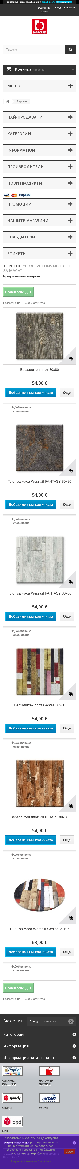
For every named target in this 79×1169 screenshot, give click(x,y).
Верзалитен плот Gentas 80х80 (39, 705)
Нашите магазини (27, 220)
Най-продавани (25, 117)
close (69, 1151)
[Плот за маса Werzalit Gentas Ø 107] (39, 895)
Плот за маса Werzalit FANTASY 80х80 (39, 482)
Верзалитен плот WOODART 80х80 (39, 817)
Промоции (19, 204)
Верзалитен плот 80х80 (39, 370)
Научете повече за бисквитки (31, 1161)
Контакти (69, 7)
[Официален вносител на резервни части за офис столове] (39, 2)
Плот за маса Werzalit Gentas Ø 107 (39, 929)
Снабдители (21, 237)
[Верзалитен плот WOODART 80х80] (39, 783)
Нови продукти (24, 183)
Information (21, 150)
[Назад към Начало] (8, 101)
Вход (58, 7)
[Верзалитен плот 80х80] (39, 336)
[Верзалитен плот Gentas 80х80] (39, 671)
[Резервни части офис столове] (39, 26)
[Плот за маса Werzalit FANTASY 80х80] (39, 447)
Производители (25, 166)
